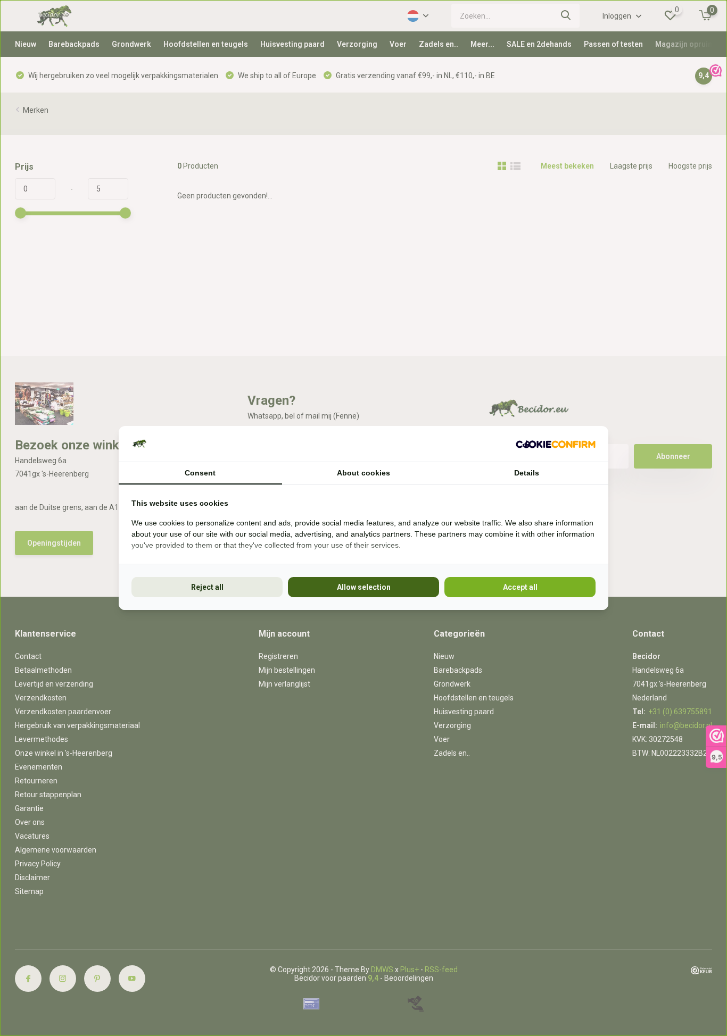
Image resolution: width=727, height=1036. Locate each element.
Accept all (520, 587)
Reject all (207, 587)
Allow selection (364, 587)
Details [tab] (526, 473)
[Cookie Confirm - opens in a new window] (556, 443)
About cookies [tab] (363, 473)
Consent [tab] (200, 473)
